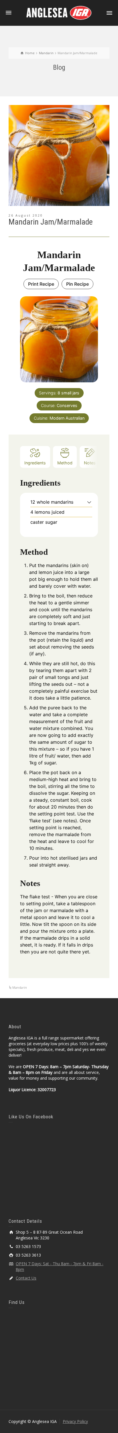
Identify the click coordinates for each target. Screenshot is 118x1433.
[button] (89, 502)
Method (64, 462)
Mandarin (19, 987)
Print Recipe (41, 284)
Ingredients (35, 462)
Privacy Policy (75, 1421)
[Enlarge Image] (59, 155)
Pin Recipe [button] (77, 284)
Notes (90, 462)
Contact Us (26, 1278)
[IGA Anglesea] (59, 12)
